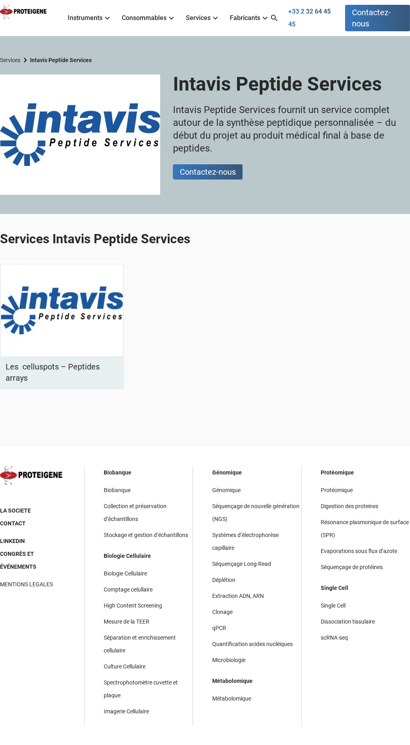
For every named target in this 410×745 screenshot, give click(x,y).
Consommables (144, 18)
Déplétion (223, 580)
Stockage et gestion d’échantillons (146, 535)
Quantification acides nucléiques (252, 644)
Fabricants (245, 18)
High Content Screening (133, 605)
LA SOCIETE (15, 510)
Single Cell (334, 588)
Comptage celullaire (128, 589)
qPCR (219, 628)
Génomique (227, 472)
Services (198, 18)
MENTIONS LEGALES (26, 584)
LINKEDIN (12, 541)
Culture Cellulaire (124, 666)
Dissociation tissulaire (348, 621)
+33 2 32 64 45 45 (309, 18)
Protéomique (337, 472)
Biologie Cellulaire (127, 556)
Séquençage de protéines (352, 567)
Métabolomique (232, 681)
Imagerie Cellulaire (126, 711)
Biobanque (117, 472)
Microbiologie (228, 660)
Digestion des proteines (349, 506)
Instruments (85, 18)
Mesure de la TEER (126, 621)
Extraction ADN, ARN (238, 596)
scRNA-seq (334, 637)
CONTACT (13, 523)
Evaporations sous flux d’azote (359, 551)
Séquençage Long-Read (241, 564)
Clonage (222, 612)
